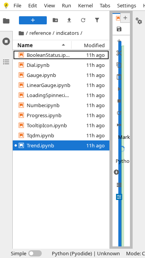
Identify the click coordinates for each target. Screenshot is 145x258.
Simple (18, 253)
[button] (49, 54)
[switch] (26, 253)
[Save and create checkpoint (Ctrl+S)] (119, 29)
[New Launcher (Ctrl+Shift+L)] (33, 20)
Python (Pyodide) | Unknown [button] (86, 253)
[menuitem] (17, 5)
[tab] (6, 21)
